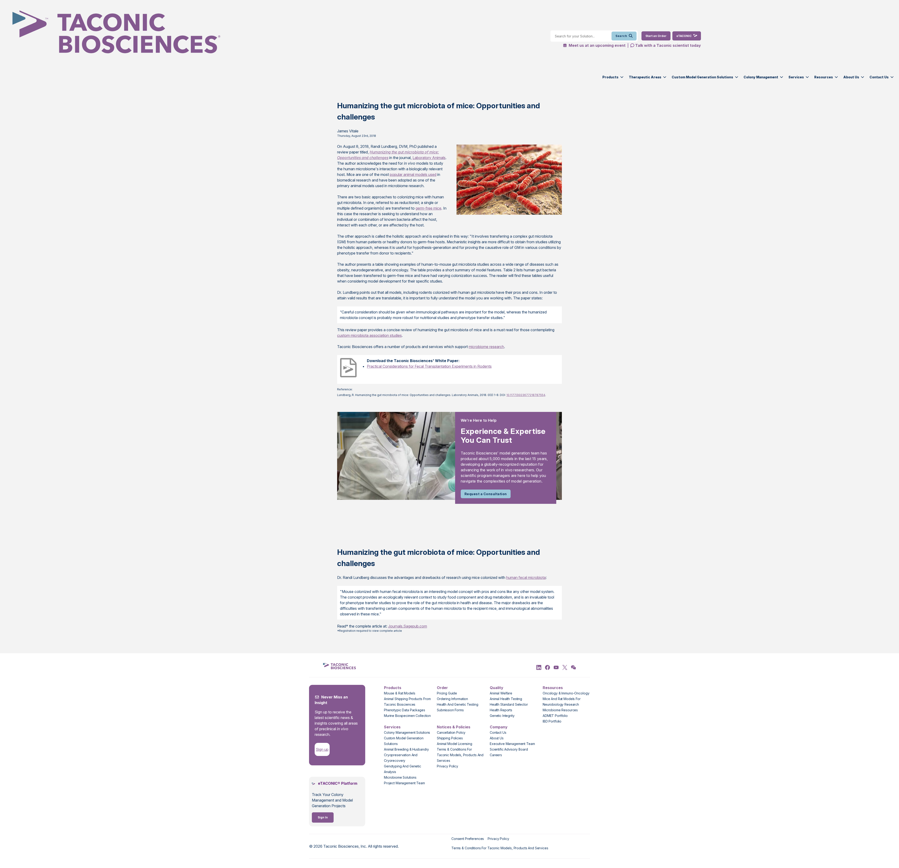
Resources (823, 77)
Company (499, 727)
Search (621, 36)
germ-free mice (428, 208)
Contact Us (879, 77)
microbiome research (486, 346)
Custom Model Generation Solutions (702, 77)
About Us (851, 77)
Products (610, 77)
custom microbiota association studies (369, 335)
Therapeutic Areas (645, 77)
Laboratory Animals (429, 157)
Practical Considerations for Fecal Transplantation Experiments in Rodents (429, 366)
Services (796, 77)
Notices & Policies (453, 727)
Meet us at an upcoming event (597, 45)
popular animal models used (413, 174)
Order (442, 687)
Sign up (322, 749)
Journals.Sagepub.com (407, 626)
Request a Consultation (485, 494)
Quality (496, 687)
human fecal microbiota (526, 577)
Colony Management (761, 77)
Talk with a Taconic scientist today (668, 45)
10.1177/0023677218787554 (525, 395)
